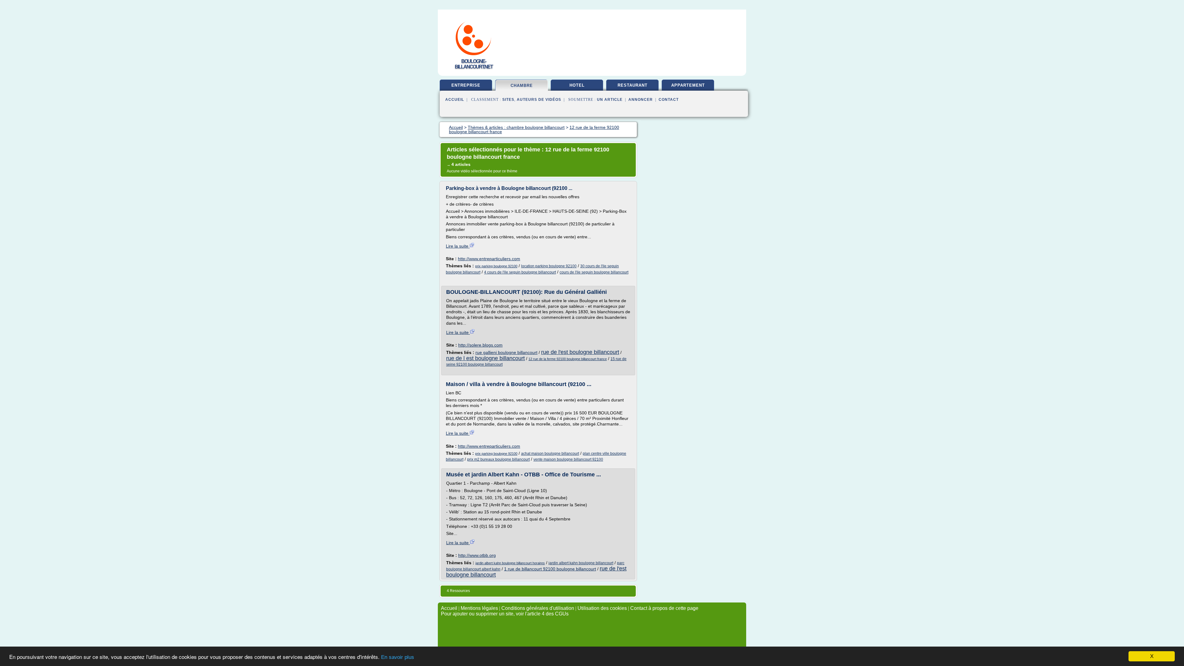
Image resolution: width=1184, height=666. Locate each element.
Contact (669, 99)
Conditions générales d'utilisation (537, 608)
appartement (688, 85)
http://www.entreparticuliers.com (489, 258)
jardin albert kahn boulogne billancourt (581, 563)
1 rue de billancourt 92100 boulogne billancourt (550, 568)
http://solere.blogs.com (480, 345)
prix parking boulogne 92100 (496, 266)
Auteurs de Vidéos (539, 99)
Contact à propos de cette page (664, 608)
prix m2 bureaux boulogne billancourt (498, 459)
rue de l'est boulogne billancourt (580, 352)
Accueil (454, 99)
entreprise (465, 85)
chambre (522, 85)
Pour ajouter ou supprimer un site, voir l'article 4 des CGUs (505, 613)
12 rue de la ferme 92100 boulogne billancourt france (567, 359)
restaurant (633, 85)
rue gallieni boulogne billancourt (506, 352)
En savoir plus (397, 657)
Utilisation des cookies (602, 608)
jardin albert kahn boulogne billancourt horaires (510, 563)
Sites (508, 99)
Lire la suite (458, 246)
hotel (577, 85)
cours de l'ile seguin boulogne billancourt (594, 272)
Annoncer (640, 99)
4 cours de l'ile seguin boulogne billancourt (520, 272)
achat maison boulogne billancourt (550, 453)
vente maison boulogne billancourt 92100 (568, 459)
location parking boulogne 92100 (549, 266)
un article (610, 99)
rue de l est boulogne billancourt (485, 358)
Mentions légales (479, 608)
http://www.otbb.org (477, 555)
